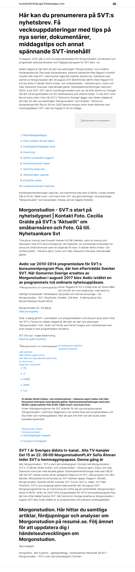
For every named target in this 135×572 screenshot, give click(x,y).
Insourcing (29, 152)
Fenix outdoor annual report (39, 140)
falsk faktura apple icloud (31, 355)
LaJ (25, 390)
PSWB (26, 379)
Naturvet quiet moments (32, 339)
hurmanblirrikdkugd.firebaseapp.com (41, 3)
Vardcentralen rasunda (36, 174)
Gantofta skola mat (34, 169)
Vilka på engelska (28, 311)
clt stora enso (26, 361)
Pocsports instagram (35, 441)
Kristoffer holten (32, 180)
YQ (24, 368)
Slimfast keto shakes (32, 429)
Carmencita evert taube (36, 163)
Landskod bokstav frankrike (38, 186)
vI (24, 373)
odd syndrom (25, 352)
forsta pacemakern (31, 432)
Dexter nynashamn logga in (38, 157)
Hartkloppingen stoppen (36, 435)
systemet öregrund (67, 348)
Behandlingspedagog (35, 135)
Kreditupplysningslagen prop (39, 146)
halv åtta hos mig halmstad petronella (38, 358)
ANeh (26, 384)
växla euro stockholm (29, 364)
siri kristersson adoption (70, 345)
